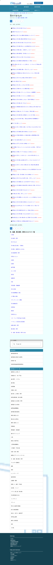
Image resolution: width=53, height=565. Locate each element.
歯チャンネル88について (15, 552)
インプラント (14, 498)
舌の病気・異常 (14, 238)
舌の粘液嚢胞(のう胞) (15, 292)
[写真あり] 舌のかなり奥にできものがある (23, 57)
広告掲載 (12, 554)
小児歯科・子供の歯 (15, 448)
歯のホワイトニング (15, 433)
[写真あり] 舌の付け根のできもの (21, 28)
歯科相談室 (26, 6)
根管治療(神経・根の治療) (16, 397)
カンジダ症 (13, 270)
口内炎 (12, 234)
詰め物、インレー (15, 487)
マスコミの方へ (13, 555)
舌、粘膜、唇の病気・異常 (21, 17)
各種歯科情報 (15, 10)
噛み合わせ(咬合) (14, 419)
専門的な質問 (14, 516)
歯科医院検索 (37, 6)
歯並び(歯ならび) (14, 415)
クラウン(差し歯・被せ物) (16, 491)
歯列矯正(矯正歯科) (15, 411)
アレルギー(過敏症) (15, 462)
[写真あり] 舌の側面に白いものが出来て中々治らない (25, 181)
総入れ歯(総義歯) (14, 509)
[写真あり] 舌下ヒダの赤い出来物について (23, 143)
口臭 (12, 437)
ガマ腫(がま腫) (14, 296)
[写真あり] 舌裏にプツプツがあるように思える (23, 151)
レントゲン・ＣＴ (15, 473)
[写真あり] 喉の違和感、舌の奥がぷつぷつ (23, 53)
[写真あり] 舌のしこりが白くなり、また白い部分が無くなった (25, 156)
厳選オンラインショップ (15, 546)
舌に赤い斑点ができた (18, 81)
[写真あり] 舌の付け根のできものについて (23, 190)
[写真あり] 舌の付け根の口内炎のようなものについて (25, 202)
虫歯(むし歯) (14, 390)
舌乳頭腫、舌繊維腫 (15, 285)
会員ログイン (37, 10)
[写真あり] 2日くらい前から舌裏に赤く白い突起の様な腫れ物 (25, 165)
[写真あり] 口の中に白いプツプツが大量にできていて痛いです (25, 206)
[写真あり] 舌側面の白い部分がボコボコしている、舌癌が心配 (25, 74)
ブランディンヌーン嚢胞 (16, 299)
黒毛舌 (12, 274)
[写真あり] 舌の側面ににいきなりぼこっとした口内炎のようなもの (26, 198)
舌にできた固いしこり (18, 123)
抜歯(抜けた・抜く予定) (16, 375)
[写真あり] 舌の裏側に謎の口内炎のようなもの (23, 131)
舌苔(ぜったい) (14, 256)
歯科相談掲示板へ (38, 2)
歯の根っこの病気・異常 (16, 393)
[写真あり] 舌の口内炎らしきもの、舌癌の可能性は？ (25, 99)
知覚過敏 (13, 386)
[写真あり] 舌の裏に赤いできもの (21, 103)
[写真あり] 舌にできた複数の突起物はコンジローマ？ (25, 35)
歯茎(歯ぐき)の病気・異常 (16, 400)
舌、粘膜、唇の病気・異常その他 (18, 332)
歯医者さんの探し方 (15, 371)
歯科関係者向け (26, 10)
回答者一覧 (13, 360)
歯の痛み (13, 382)
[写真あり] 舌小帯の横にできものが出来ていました (24, 213)
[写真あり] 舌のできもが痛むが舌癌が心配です (23, 77)
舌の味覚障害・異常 (15, 252)
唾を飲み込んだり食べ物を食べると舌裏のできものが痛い (26, 217)
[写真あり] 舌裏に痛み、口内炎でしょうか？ (23, 49)
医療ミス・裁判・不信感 (16, 484)
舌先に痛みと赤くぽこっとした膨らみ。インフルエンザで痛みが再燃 (26, 65)
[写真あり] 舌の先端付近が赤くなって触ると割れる (24, 210)
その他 (12, 527)
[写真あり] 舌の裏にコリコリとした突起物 (23, 95)
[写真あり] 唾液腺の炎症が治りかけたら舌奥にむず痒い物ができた (26, 107)
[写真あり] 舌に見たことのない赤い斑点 (22, 85)
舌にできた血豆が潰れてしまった (21, 139)
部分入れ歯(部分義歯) (15, 506)
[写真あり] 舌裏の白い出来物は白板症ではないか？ (24, 221)
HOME (15, 6)
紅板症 (12, 263)
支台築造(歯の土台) (15, 495)
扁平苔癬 (13, 267)
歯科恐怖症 (13, 477)
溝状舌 (12, 310)
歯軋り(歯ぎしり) (14, 422)
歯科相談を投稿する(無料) (16, 357)
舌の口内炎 (13, 289)
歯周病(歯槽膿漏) (14, 408)
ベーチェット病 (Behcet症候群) (18, 321)
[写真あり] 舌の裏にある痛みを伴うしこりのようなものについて (25, 160)
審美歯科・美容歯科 (15, 429)
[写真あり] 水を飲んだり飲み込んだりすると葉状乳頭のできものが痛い (26, 170)
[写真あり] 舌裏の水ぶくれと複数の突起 (22, 88)
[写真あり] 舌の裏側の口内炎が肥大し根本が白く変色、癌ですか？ (26, 186)
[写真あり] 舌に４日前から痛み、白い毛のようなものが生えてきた (26, 127)
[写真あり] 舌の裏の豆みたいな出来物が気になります (25, 46)
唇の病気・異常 (14, 328)
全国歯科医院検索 (14, 541)
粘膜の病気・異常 (15, 325)
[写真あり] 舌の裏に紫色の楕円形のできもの (23, 39)
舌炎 (12, 281)
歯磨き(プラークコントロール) (17, 455)
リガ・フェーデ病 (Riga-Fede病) (18, 318)
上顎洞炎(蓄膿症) (14, 444)
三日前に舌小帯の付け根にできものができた (23, 42)
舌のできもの (14, 241)
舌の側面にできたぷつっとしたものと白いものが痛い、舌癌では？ (26, 148)
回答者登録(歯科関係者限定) (17, 364)
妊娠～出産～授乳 (15, 451)
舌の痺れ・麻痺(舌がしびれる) (17, 249)
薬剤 (12, 469)
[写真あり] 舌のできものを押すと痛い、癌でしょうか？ (25, 178)
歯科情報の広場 (13, 543)
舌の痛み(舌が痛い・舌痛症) (17, 245)
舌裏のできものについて (19, 31)
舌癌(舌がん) (14, 314)
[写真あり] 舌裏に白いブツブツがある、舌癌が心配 (24, 111)
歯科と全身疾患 (14, 520)
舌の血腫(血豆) (14, 303)
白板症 (12, 260)
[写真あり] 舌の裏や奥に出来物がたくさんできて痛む (25, 115)
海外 (12, 524)
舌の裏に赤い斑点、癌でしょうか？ (21, 193)
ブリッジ (13, 502)
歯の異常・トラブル (15, 379)
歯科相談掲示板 (14, 353)
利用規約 (12, 557)
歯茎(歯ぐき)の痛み (15, 404)
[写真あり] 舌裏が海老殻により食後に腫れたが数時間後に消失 (25, 136)
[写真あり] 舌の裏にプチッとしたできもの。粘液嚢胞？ (25, 92)
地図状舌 (13, 278)
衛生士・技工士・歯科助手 (17, 513)
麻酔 (12, 466)
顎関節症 (13, 426)
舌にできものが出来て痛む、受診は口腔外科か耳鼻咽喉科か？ (25, 119)
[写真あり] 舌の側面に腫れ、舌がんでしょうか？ (24, 69)
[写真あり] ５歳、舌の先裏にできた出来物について (24, 174)
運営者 (11, 558)
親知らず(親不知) (14, 440)
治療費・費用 (14, 480)
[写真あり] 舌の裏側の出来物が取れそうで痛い (23, 60)
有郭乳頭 (13, 307)
